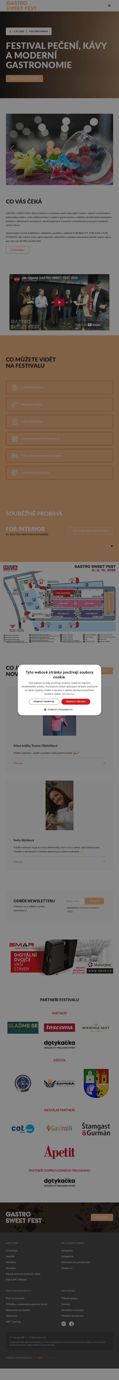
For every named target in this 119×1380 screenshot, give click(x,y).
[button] (59, 710)
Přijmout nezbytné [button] (44, 701)
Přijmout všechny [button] (76, 701)
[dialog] (59, 690)
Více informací (68, 694)
